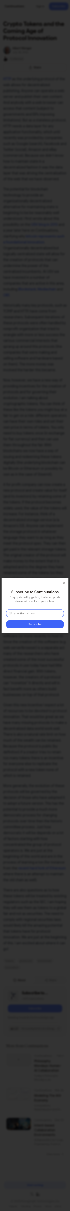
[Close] (63, 583)
